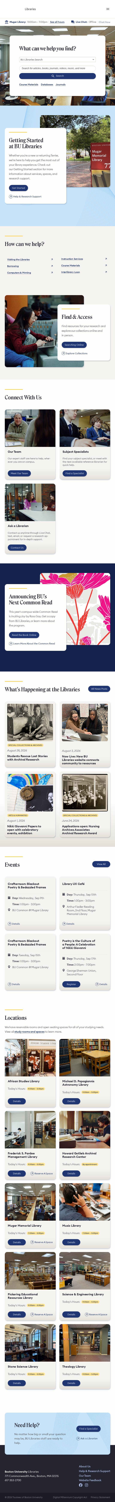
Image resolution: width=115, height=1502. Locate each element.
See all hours (57, 21)
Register (71, 984)
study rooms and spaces (29, 1031)
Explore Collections (76, 353)
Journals (60, 84)
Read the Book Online (24, 634)
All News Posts (99, 688)
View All (101, 864)
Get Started (18, 187)
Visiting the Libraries (18, 259)
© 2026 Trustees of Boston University (24, 1497)
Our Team (85, 1475)
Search (68, 75)
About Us (84, 1466)
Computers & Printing (19, 272)
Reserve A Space (44, 1173)
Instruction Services (72, 258)
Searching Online (74, 344)
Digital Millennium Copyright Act (70, 1497)
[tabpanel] (57, 76)
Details (16, 923)
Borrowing (13, 266)
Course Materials (28, 84)
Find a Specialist (88, 1428)
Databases (47, 84)
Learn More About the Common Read (34, 643)
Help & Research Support (27, 196)
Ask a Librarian (89, 1438)
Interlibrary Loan (70, 272)
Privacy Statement (100, 1497)
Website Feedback (90, 1480)
